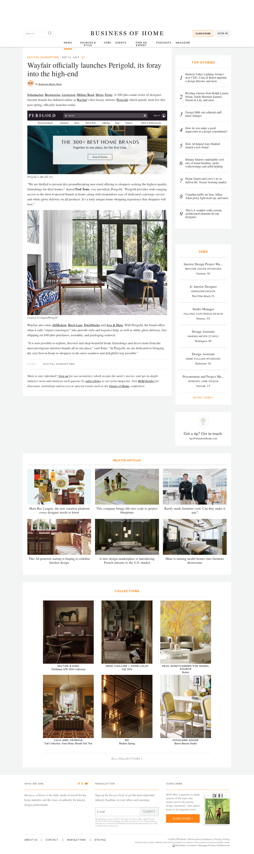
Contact (52, 839)
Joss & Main (115, 325)
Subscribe (203, 33)
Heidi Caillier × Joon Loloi (127, 665)
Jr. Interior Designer (203, 286)
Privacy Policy (150, 821)
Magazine (183, 42)
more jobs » (203, 397)
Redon (185, 672)
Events (120, 42)
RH (127, 740)
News (68, 42)
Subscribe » (183, 818)
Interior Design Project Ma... (203, 264)
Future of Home (119, 386)
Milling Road (85, 95)
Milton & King (68, 665)
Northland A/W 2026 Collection (68, 669)
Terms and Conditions (199, 839)
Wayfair (82, 100)
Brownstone (52, 95)
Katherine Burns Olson (50, 84)
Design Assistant (203, 331)
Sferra (99, 95)
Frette (108, 95)
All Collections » (127, 758)
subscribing (93, 381)
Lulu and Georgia (68, 740)
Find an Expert (141, 44)
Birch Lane (75, 325)
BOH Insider (146, 381)
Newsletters (76, 839)
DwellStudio (92, 325)
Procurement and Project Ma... (203, 376)
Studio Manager (203, 309)
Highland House (186, 740)
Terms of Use (101, 821)
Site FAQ (100, 839)
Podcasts (163, 42)
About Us (30, 839)
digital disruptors (43, 57)
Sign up (63, 376)
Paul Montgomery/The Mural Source (185, 667)
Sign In (223, 33)
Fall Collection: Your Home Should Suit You (68, 743)
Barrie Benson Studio (185, 743)
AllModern (59, 325)
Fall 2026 (127, 669)
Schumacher (35, 95)
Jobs (107, 42)
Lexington (68, 95)
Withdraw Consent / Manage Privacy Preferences (202, 845)
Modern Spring (127, 743)
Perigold (122, 100)
